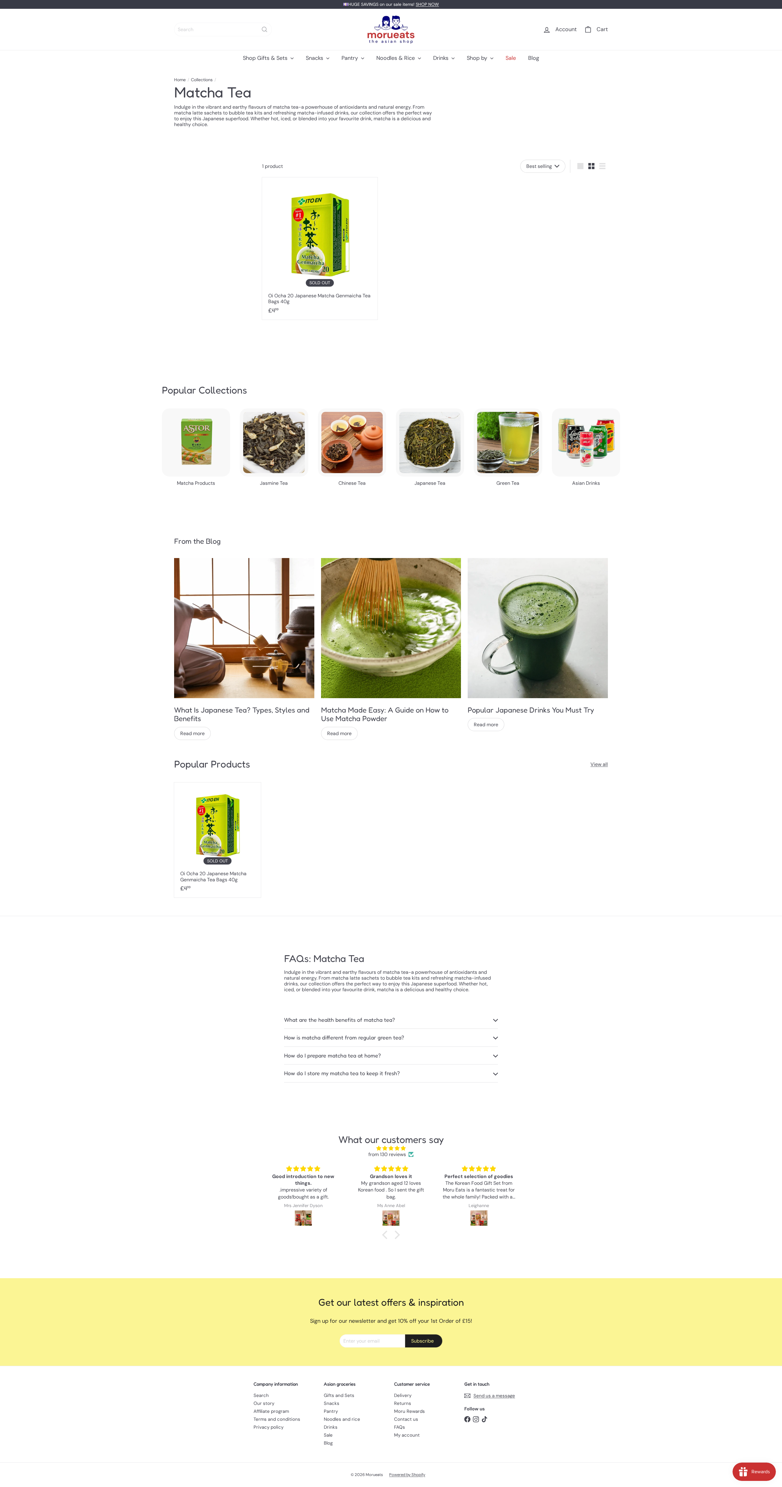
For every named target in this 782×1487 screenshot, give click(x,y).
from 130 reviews (387, 1154)
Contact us (406, 1419)
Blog (533, 58)
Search (261, 1395)
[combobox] (223, 29)
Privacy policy (268, 1427)
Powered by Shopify (407, 1474)
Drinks (441, 58)
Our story (264, 1403)
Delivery (402, 1395)
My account (407, 1435)
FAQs (399, 1427)
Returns (402, 1403)
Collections (202, 79)
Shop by (478, 58)
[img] (391, 1148)
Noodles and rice (342, 1419)
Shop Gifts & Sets (266, 58)
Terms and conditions (277, 1419)
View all (599, 764)
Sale (511, 58)
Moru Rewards (409, 1411)
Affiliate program (271, 1411)
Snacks (315, 58)
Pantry (351, 58)
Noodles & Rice (396, 58)
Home (180, 79)
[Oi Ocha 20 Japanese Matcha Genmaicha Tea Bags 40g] (319, 248)
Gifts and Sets (339, 1395)
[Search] (264, 29)
